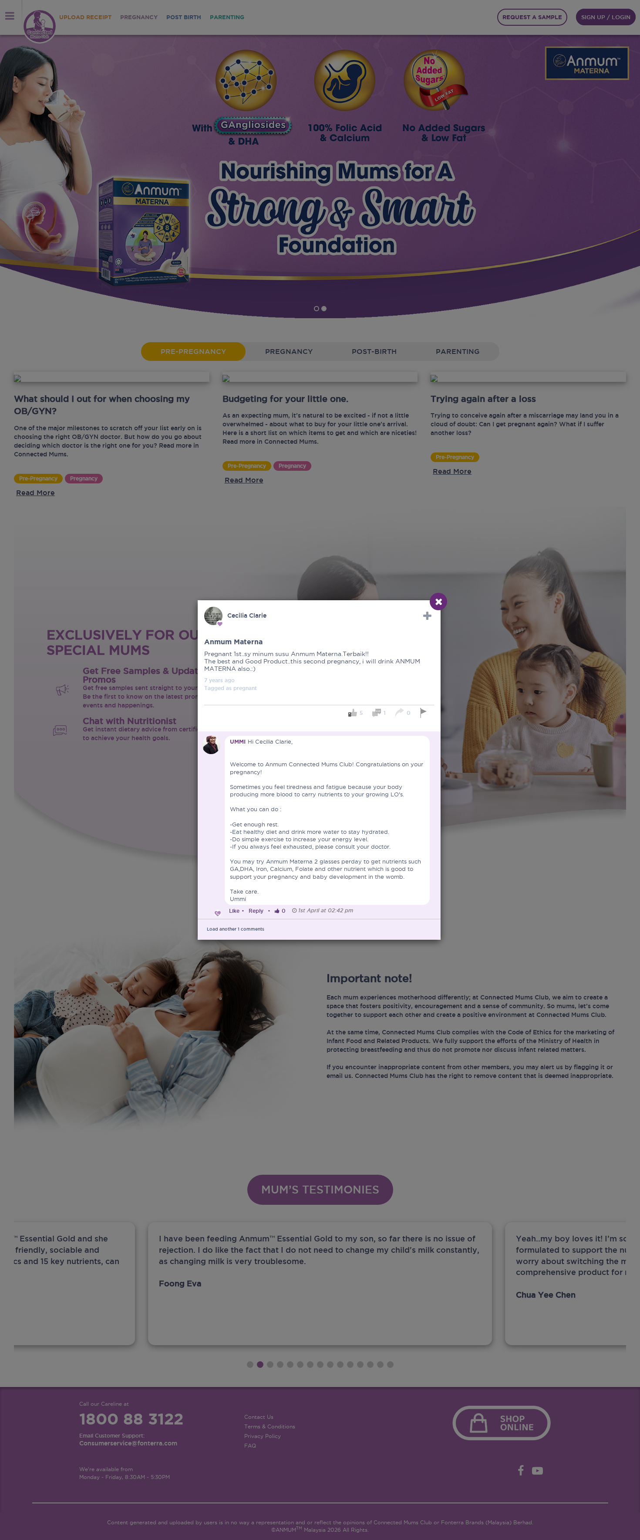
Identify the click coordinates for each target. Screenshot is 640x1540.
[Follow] (427, 616)
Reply (256, 911)
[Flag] (425, 712)
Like (234, 911)
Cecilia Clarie (246, 615)
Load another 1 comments (235, 929)
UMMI (238, 741)
